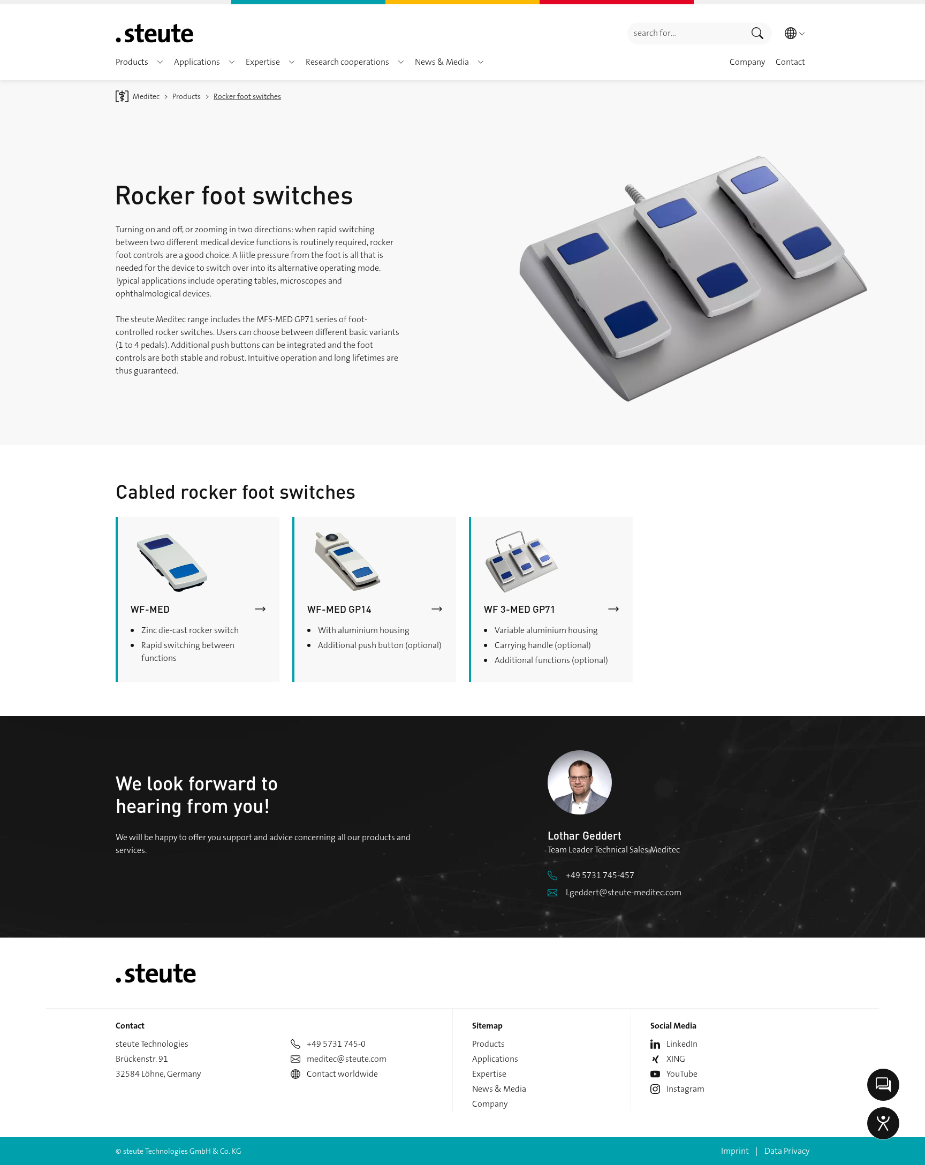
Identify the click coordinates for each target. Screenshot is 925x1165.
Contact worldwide (342, 1073)
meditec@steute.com (346, 1058)
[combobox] (685, 33)
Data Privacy (786, 1150)
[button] (160, 62)
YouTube (681, 1073)
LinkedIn (681, 1043)
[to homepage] (154, 33)
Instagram (685, 1088)
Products (488, 1043)
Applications (495, 1058)
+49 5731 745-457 (600, 875)
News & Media (499, 1088)
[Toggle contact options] (883, 1085)
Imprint (735, 1150)
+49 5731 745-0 (336, 1043)
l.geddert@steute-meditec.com (623, 892)
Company (489, 1103)
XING (675, 1058)
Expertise (489, 1073)
